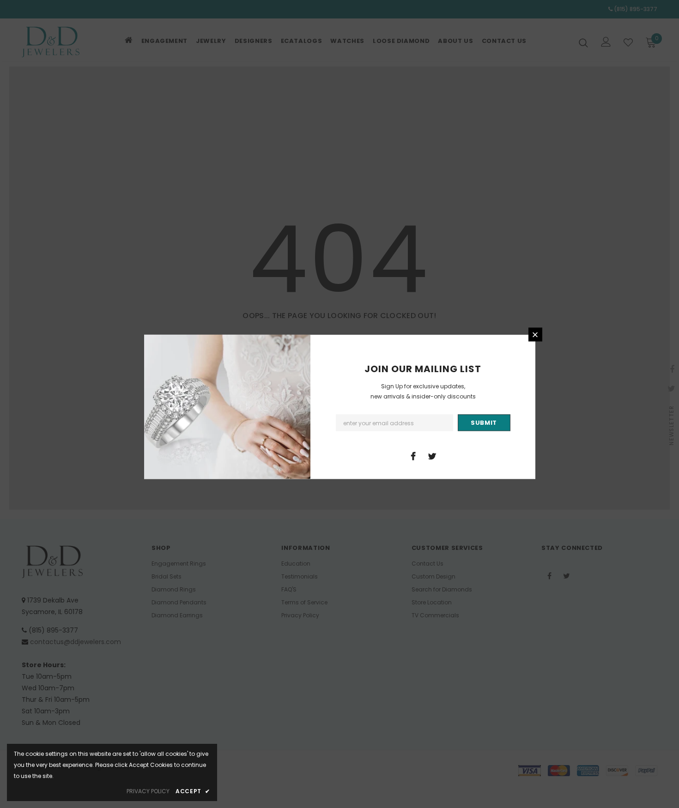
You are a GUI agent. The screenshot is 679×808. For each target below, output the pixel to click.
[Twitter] (432, 456)
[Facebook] (413, 456)
